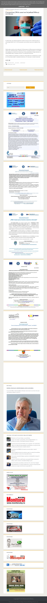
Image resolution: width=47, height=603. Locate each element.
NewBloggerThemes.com (33, 601)
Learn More (22, 6)
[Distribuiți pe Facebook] (9, 60)
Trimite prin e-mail (11, 64)
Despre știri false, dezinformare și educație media (20, 388)
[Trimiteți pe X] (8, 60)
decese (17, 62)
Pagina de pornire (23, 69)
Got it (27, 6)
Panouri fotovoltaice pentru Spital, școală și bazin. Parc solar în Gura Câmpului (25, 462)
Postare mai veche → (39, 69)
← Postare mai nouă (8, 69)
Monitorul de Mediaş (28, 599)
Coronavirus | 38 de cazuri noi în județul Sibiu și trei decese (22, 13)
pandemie (22, 62)
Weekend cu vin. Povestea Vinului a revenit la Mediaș (20, 438)
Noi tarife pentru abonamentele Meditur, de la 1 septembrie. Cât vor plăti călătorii (25, 443)
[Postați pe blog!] (7, 60)
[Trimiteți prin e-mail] (6, 60)
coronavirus (10, 62)
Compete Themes (16, 601)
